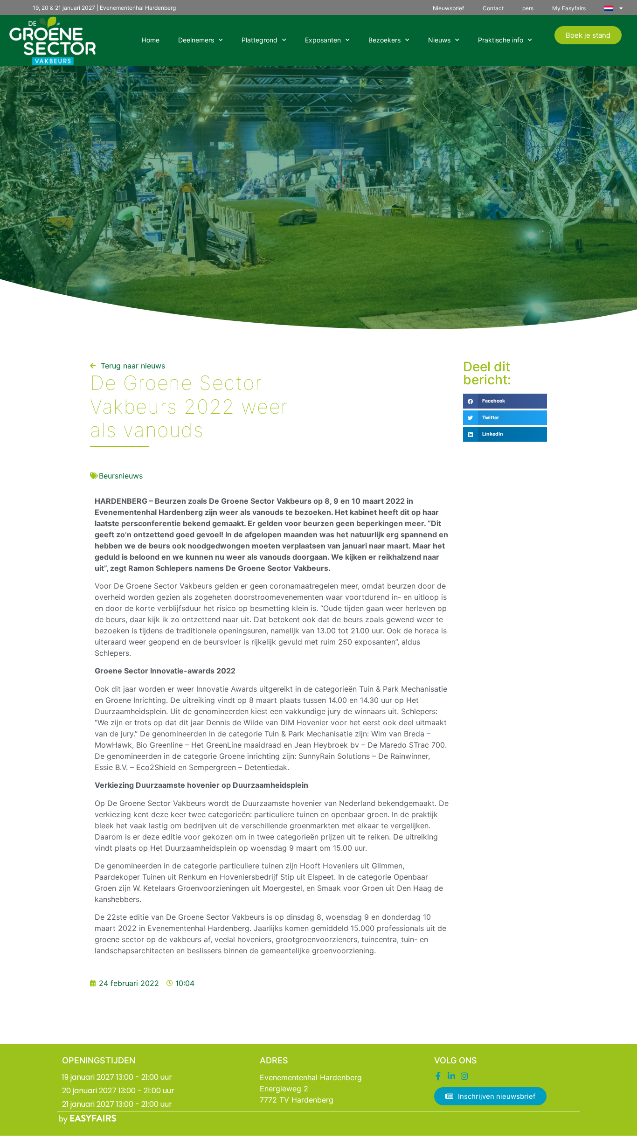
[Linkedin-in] (451, 1076)
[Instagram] (464, 1076)
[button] (505, 401)
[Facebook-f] (438, 1076)
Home (150, 40)
